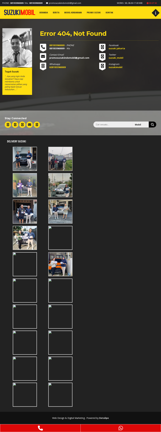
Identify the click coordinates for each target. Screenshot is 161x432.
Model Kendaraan (73, 12)
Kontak (109, 12)
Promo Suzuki (94, 12)
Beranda (43, 12)
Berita (56, 12)
